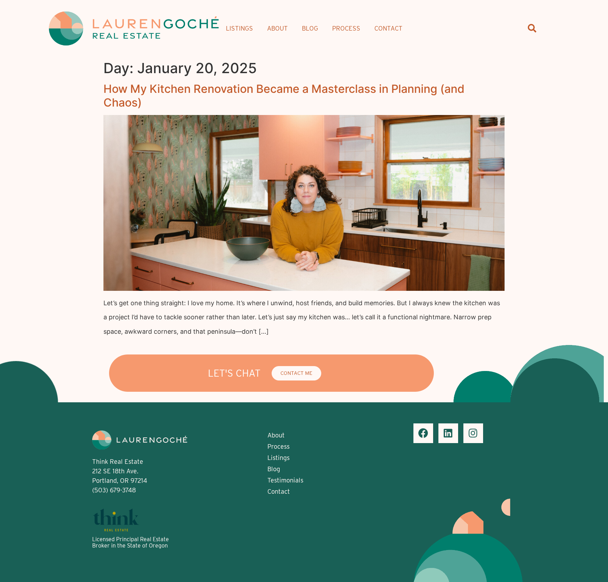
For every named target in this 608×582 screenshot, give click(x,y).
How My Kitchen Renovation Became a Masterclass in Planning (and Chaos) (283, 95)
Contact (388, 28)
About (277, 28)
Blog (310, 28)
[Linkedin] (448, 433)
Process (346, 28)
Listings (239, 28)
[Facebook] (423, 433)
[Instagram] (473, 433)
